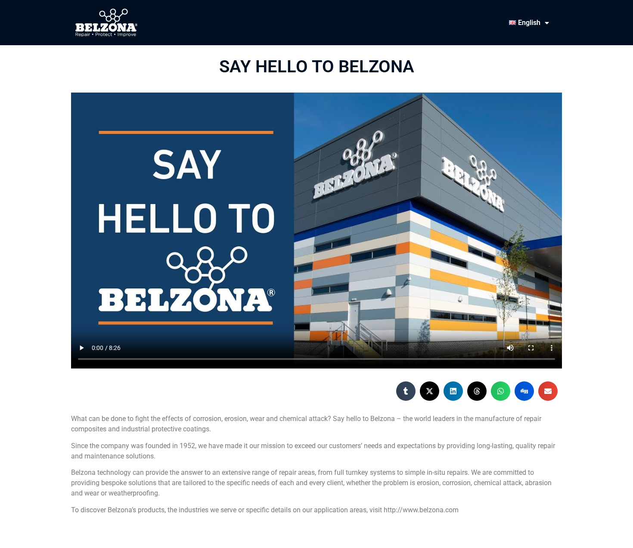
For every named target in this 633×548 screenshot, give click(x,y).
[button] (406, 391)
